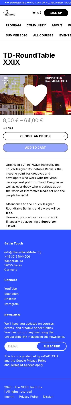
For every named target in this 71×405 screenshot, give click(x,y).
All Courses (43, 35)
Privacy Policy (36, 360)
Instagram (11, 304)
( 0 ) (38, 13)
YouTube (10, 288)
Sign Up (56, 13)
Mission (48, 396)
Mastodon (11, 294)
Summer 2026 (16, 35)
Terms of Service (22, 365)
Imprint (9, 396)
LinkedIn (10, 299)
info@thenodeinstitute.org (22, 252)
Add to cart (35, 147)
